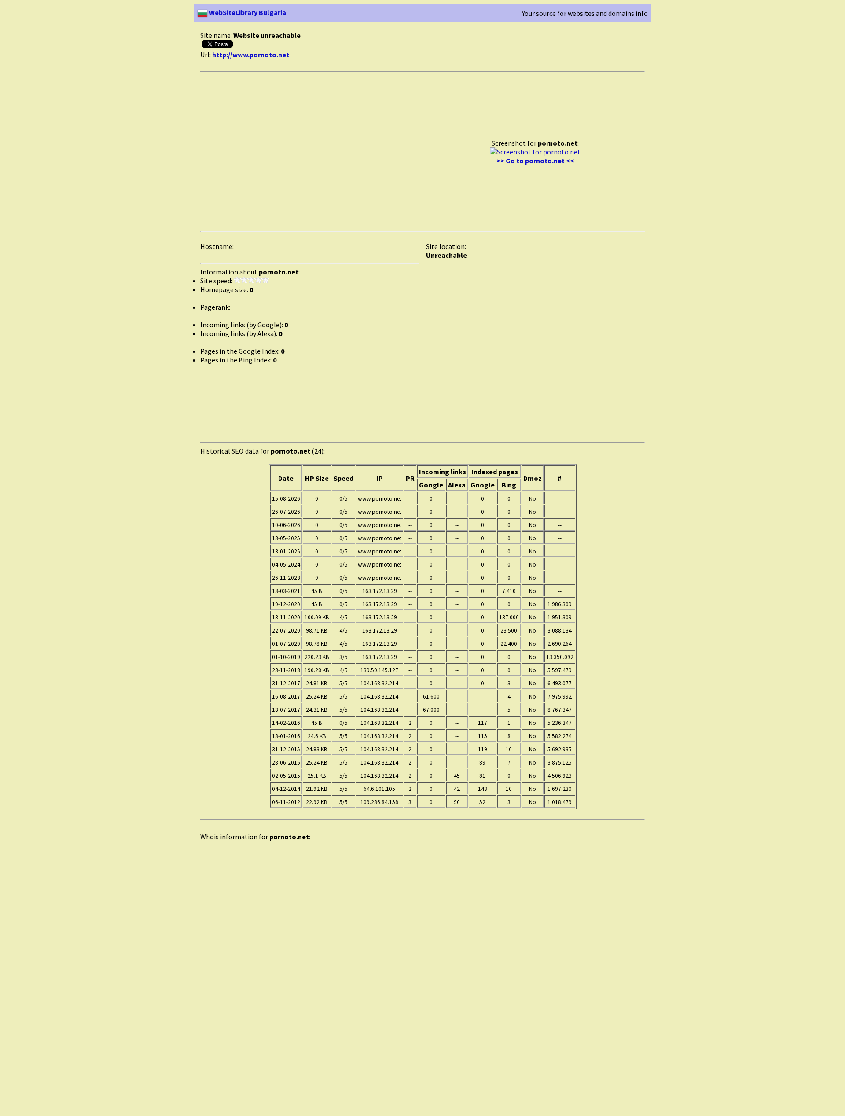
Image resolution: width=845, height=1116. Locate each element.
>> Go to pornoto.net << (535, 160)
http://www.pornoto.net (250, 54)
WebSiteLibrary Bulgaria (247, 12)
